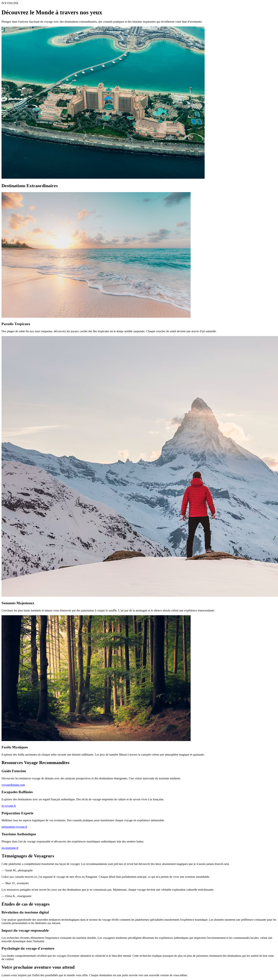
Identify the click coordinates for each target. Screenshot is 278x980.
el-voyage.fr (9, 805)
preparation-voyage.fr (14, 826)
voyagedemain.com (13, 784)
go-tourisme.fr (10, 847)
